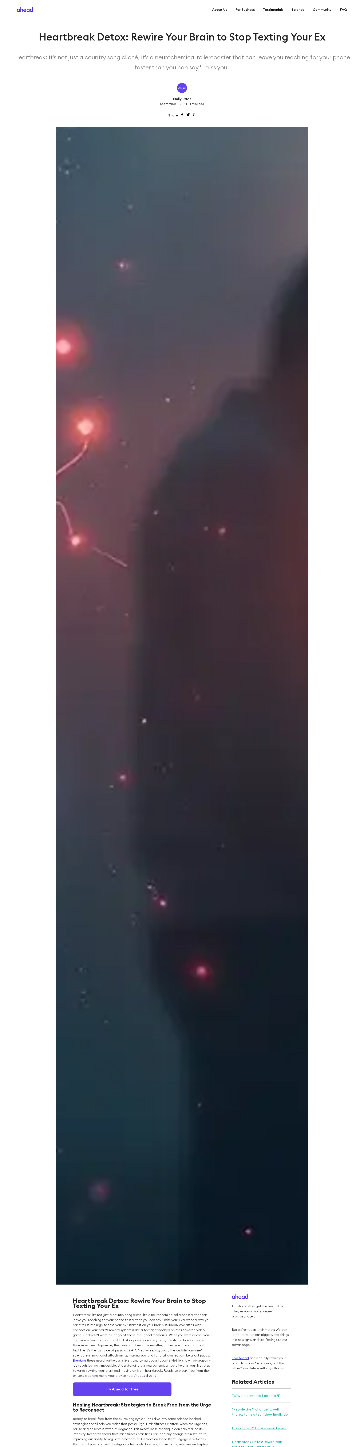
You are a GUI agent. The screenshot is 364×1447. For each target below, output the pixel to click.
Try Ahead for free (122, 1389)
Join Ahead (240, 1358)
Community (322, 9)
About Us (219, 9)
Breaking (79, 1360)
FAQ (343, 9)
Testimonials (273, 9)
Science (298, 9)
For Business (245, 9)
